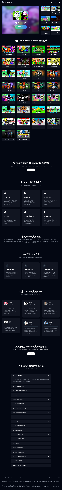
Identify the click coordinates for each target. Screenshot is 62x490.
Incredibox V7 (38, 481)
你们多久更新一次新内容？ (18, 434)
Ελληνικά (8, 487)
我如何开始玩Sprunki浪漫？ (19, 386)
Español (14, 485)
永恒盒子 (5, 480)
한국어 (29, 485)
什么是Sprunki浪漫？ (17, 375)
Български (28, 487)
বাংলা (6, 486)
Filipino (33, 486)
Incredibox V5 (51, 481)
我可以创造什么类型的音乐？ (19, 452)
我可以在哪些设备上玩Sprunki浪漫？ (21, 417)
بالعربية (4, 486)
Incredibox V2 (17, 482)
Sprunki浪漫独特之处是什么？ (19, 403)
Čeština (57, 486)
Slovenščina (37, 487)
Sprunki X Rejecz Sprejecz (12, 480)
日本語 (25, 485)
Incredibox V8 (32, 481)
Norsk (48, 486)
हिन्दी (9, 486)
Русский (40, 485)
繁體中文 (22, 485)
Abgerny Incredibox (42, 482)
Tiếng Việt (19, 486)
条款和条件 (53, 477)
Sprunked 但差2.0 (22, 480)
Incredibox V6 (44, 481)
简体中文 (18, 485)
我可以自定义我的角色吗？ (18, 430)
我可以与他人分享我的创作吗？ (19, 408)
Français (10, 485)
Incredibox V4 (11, 482)
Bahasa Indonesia (46, 485)
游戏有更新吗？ (16, 395)
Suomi (54, 486)
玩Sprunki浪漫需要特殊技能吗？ (20, 412)
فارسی (15, 487)
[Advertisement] (31, 149)
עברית (12, 487)
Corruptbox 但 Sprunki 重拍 (32, 482)
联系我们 (58, 477)
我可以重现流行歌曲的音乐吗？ (19, 456)
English (2, 485)
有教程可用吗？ (16, 421)
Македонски (52, 487)
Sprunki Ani (28, 480)
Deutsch (6, 485)
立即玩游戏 (20, 27)
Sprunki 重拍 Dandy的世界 (7, 481)
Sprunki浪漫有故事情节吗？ (19, 425)
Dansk (51, 486)
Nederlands (29, 486)
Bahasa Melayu (54, 485)
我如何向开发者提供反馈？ (18, 460)
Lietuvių (48, 487)
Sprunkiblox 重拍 (34, 480)
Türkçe (14, 486)
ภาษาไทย (59, 485)
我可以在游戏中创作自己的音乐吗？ (20, 390)
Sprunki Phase (26, 481)
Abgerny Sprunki (50, 482)
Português (33, 485)
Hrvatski (32, 487)
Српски (23, 487)
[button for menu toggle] (59, 2)
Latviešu (44, 487)
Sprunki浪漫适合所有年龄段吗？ (20, 465)
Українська (23, 486)
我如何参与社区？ (16, 443)
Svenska (44, 486)
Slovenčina (19, 487)
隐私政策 (48, 477)
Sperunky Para (24, 482)
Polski (11, 486)
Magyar (40, 486)
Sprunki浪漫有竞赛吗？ (18, 447)
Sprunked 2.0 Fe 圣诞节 (54, 480)
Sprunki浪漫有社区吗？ (18, 399)
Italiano (37, 485)
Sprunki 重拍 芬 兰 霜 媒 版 (44, 480)
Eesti (41, 487)
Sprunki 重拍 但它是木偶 (17, 481)
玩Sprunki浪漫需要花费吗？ (19, 438)
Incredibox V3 (57, 481)
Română (37, 486)
